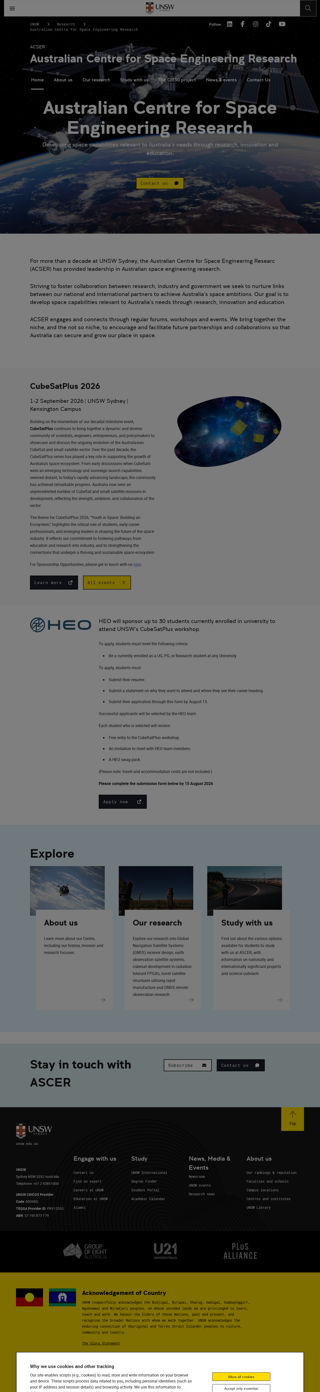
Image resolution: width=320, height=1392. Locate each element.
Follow (215, 24)
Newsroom (197, 1176)
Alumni (80, 1207)
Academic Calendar (148, 1198)
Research (66, 24)
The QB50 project (177, 79)
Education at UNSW (91, 1198)
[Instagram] (255, 24)
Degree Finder (144, 1181)
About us (63, 79)
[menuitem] (37, 80)
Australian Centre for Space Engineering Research (163, 58)
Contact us (84, 1172)
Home (37, 79)
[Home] (160, 8)
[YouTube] (281, 24)
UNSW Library (258, 1207)
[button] (160, 183)
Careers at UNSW (89, 1190)
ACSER (37, 46)
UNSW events (200, 1185)
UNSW (34, 24)
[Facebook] (242, 24)
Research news (202, 1194)
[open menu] (12, 8)
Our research (96, 79)
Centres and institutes (268, 1198)
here (137, 564)
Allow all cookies (241, 1377)
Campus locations (262, 1190)
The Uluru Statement (101, 1343)
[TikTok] (268, 24)
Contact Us (258, 79)
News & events (221, 79)
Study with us (134, 79)
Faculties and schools (267, 1181)
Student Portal (145, 1190)
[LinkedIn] (229, 24)
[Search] (308, 8)
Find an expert (88, 1181)
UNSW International (149, 1172)
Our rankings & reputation (271, 1172)
